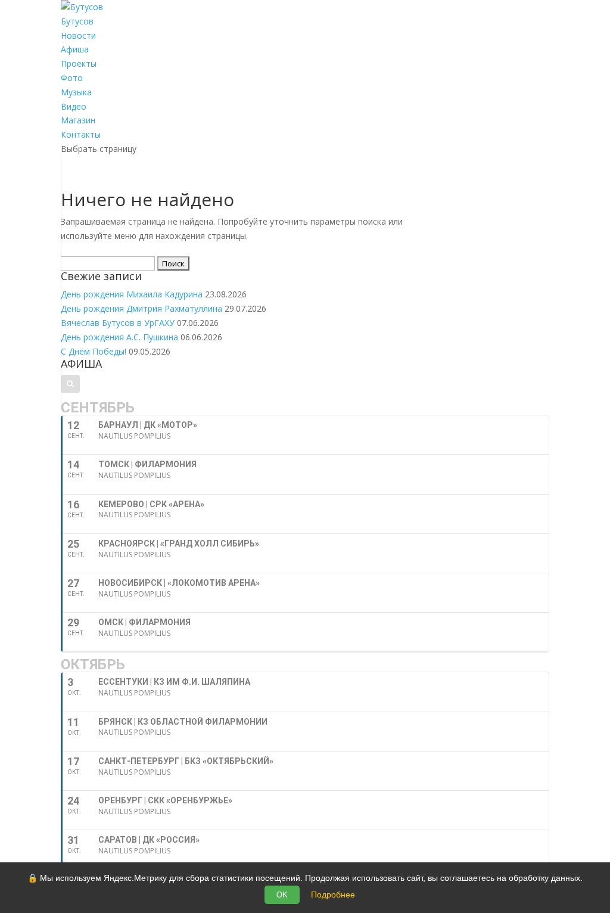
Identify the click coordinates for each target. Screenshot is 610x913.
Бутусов (77, 21)
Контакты (81, 134)
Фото (72, 77)
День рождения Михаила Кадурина (132, 294)
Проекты (79, 63)
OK (282, 894)
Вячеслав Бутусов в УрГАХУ (118, 322)
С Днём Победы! (93, 351)
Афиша (75, 49)
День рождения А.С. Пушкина (119, 337)
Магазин (78, 120)
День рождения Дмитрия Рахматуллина (141, 308)
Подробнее (333, 894)
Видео (73, 106)
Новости (78, 35)
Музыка (76, 92)
